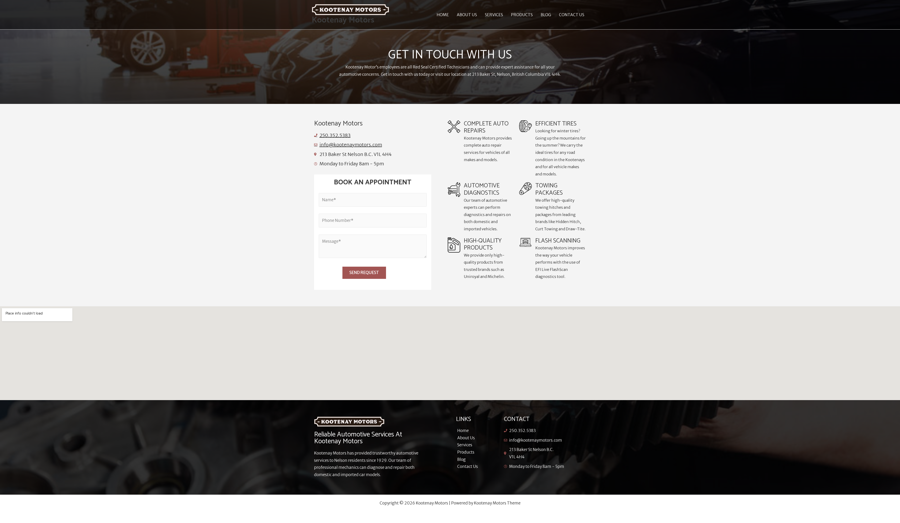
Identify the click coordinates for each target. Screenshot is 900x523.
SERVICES (494, 14)
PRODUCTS (522, 14)
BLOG (546, 14)
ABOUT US (467, 14)
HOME (443, 14)
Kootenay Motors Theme (497, 503)
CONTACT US (571, 14)
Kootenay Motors (343, 20)
